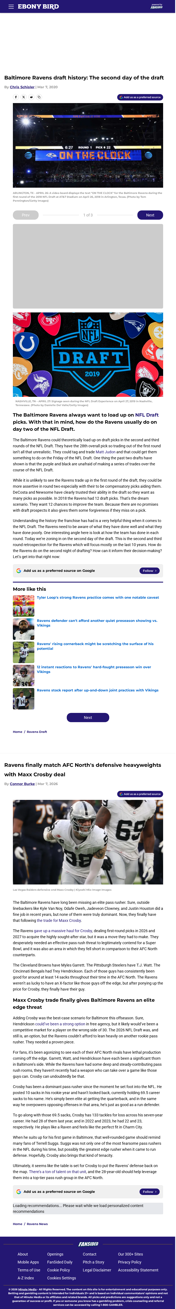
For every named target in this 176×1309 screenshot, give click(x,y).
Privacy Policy (129, 1262)
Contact (89, 1254)
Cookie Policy (58, 1270)
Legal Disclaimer (97, 1270)
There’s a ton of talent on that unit (57, 1171)
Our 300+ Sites (130, 1254)
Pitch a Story (93, 1262)
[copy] (39, 97)
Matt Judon (105, 452)
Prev (26, 215)
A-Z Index (26, 1278)
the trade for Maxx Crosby (59, 920)
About (23, 1254)
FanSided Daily (60, 1262)
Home (17, 732)
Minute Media (27, 1289)
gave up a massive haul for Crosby (63, 930)
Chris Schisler (22, 87)
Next (150, 215)
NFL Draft (147, 415)
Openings (55, 1254)
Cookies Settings (61, 1278)
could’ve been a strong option (60, 1024)
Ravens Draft (37, 732)
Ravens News (37, 1224)
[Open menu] (11, 6)
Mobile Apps (28, 1262)
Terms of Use (29, 1270)
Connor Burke (22, 784)
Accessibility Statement (138, 1270)
